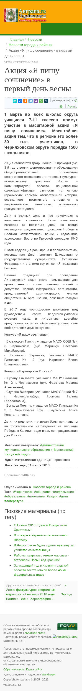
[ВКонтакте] (20, 101)
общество (43, 491)
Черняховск (23, 491)
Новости (35, 39)
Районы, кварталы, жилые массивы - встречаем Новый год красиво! (41, 557)
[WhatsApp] (41, 101)
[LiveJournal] (46, 101)
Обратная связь (13, 669)
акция (53, 496)
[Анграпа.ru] (42, 15)
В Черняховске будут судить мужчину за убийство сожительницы (44, 547)
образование (16, 496)
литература (14, 500)
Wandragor (48, 674)
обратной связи (35, 633)
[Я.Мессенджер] (15, 101)
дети (64, 496)
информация (64, 491)
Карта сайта (34, 669)
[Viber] (36, 101)
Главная (17, 39)
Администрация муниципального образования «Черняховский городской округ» (39, 449)
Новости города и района (30, 44)
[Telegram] (30, 101)
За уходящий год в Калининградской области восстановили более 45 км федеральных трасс (41, 570)
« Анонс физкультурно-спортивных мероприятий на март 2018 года (36, 589)
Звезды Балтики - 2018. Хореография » (39, 596)
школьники (37, 496)
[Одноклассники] (25, 101)
